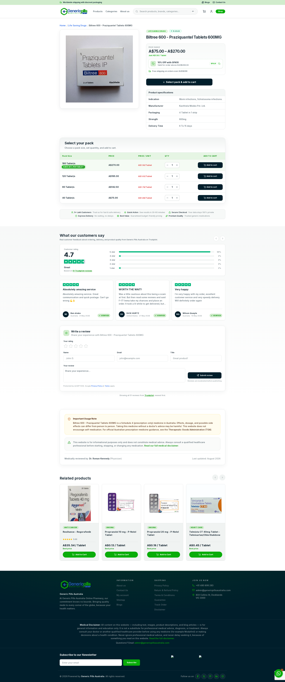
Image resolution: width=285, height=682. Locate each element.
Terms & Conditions (164, 595)
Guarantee (160, 600)
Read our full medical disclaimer (161, 445)
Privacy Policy (97, 386)
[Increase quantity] (177, 165)
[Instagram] (222, 676)
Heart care (70, 527)
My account (123, 595)
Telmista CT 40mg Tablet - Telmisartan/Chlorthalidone (78, 533)
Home (63, 25)
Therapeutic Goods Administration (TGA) (189, 429)
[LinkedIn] (216, 676)
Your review (68, 366)
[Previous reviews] (216, 238)
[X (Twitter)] (204, 676)
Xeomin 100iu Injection (160, 531)
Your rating (68, 341)
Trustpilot (149, 395)
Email (119, 352)
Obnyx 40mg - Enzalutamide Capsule (121, 533)
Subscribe (131, 662)
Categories (111, 11)
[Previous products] (215, 477)
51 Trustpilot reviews (82, 271)
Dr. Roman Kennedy (99, 458)
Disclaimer (159, 609)
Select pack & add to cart (181, 82)
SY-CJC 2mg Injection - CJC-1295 (205, 533)
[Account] (211, 11)
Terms (107, 386)
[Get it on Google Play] (184, 659)
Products (98, 11)
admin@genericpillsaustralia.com (151, 643)
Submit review (206, 375)
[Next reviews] (222, 238)
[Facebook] (197, 676)
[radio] (65, 346)
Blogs (207, 2)
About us (124, 11)
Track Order (160, 604)
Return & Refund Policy (166, 590)
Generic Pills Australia (92, 676)
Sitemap (121, 600)
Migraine (153, 527)
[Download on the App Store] (212, 659)
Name (66, 352)
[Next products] (222, 477)
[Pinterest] (210, 676)
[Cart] (204, 11)
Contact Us (220, 2)
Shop (220, 11)
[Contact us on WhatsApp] (278, 673)
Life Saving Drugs (77, 25)
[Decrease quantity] (167, 165)
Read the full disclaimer (161, 638)
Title (172, 352)
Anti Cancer (112, 527)
